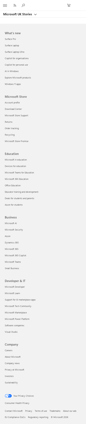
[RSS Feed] (15, 5)
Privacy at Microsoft (14, 369)
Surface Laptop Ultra (14, 51)
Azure (7, 236)
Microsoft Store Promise (16, 141)
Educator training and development (21, 191)
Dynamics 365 (12, 242)
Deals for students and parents (19, 198)
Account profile (12, 102)
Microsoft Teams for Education (19, 172)
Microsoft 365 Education (16, 178)
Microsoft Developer (15, 286)
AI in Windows (12, 71)
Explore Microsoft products (18, 77)
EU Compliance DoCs (15, 417)
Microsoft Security (14, 229)
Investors (9, 376)
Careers (8, 350)
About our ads (69, 410)
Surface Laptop (12, 45)
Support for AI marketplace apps (20, 299)
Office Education (13, 185)
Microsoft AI (11, 223)
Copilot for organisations (17, 58)
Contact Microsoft (14, 410)
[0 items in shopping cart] (70, 5)
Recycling (10, 134)
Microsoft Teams (13, 261)
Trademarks (55, 410)
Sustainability (11, 382)
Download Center (13, 108)
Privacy (28, 410)
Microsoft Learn (12, 293)
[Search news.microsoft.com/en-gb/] (23, 5)
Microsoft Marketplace (16, 312)
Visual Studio (11, 331)
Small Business (12, 268)
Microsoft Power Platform (17, 318)
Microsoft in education (16, 159)
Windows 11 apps (13, 83)
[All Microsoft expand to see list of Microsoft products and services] (5, 5)
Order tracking (12, 128)
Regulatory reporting (38, 417)
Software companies (14, 325)
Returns (8, 121)
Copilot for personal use (16, 64)
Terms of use (41, 410)
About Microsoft (13, 356)
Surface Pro (10, 38)
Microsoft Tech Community (18, 306)
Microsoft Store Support (16, 115)
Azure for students (14, 204)
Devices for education (15, 166)
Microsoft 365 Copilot (15, 255)
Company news (12, 363)
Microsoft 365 (11, 248)
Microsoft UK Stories (18, 14)
